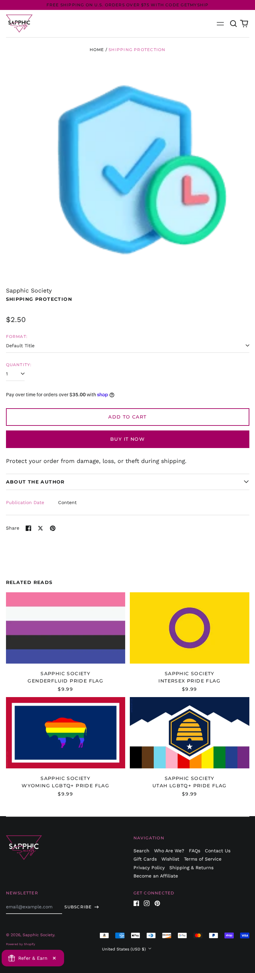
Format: (17, 336)
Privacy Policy (149, 867)
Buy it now (127, 439)
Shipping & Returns (191, 867)
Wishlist (170, 859)
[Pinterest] (157, 903)
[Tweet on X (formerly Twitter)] (40, 528)
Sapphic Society (29, 290)
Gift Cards (145, 859)
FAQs (194, 850)
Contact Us (217, 850)
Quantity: (19, 364)
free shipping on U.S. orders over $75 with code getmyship (127, 4)
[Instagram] (147, 903)
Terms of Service (202, 859)
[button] (233, 23)
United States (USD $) (124, 949)
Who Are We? (169, 850)
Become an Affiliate (155, 875)
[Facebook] (136, 903)
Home (97, 49)
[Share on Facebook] (29, 528)
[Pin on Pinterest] (53, 528)
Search (141, 850)
